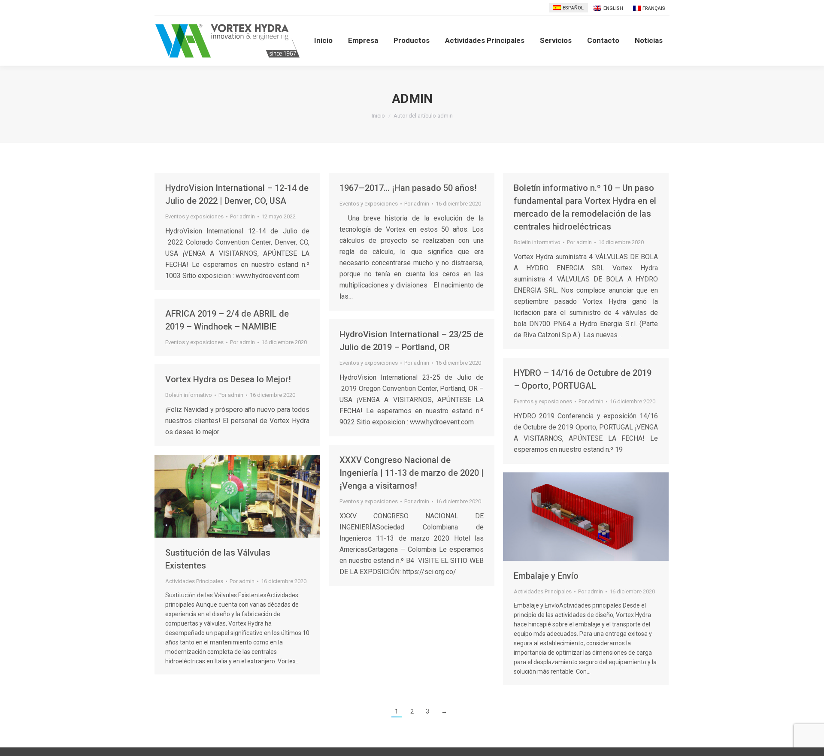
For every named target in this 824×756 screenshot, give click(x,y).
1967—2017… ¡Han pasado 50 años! (409, 188)
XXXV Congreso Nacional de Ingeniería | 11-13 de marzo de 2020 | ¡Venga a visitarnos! (411, 473)
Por (242, 216)
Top (803, 735)
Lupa (225, 496)
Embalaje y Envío (546, 576)
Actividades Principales (194, 581)
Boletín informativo (537, 242)
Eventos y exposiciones (194, 216)
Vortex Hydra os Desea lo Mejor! (228, 379)
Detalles (248, 496)
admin (412, 98)
